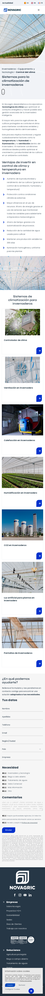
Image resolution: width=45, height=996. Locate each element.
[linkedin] (30, 895)
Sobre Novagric (13, 906)
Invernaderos (9, 68)
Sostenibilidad (13, 915)
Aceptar (10, 985)
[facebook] (14, 895)
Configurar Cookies (12, 989)
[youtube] (25, 895)
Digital (9, 967)
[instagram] (20, 895)
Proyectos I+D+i (13, 910)
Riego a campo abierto (17, 959)
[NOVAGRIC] (12, 9)
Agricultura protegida (16, 954)
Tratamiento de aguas (16, 963)
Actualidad (7, 3)
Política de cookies (26, 981)
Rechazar (22, 985)
